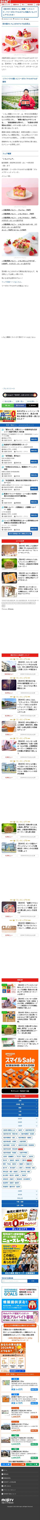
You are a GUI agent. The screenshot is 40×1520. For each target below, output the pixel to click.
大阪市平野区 (23, 1152)
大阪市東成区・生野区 (9, 1141)
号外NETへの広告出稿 (9, 1482)
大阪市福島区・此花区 (27, 1134)
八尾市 (20, 1168)
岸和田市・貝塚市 (8, 1179)
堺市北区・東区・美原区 (10, 1171)
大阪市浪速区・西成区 (9, 1152)
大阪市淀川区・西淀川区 (10, 1134)
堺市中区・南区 (25, 1171)
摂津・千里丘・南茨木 (9, 1164)
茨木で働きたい (12, 425)
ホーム (5, 1470)
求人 (23, 4)
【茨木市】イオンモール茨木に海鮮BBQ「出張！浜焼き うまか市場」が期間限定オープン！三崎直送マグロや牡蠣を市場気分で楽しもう (27, 1003)
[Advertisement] (20, 632)
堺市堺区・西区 (30, 1168)
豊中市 (26, 1160)
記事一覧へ (20, 401)
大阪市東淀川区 (29, 1130)
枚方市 (5, 1168)
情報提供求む (7, 1478)
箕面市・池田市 (14, 1160)
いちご (4, 603)
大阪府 (27, 19)
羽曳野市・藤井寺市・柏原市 (11, 1186)
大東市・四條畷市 (8, 1156)
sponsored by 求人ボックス (26, 425)
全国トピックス (6, 4)
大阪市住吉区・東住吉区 (12, 1149)
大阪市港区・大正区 (9, 1145)
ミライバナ (10, 603)
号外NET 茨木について (9, 1494)
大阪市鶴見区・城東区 (24, 1137)
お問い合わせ (7, 1486)
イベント (5, 609)
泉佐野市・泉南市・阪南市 (11, 1183)
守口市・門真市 (21, 1156)
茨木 (3, 606)
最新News (16, 4)
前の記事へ (9, 401)
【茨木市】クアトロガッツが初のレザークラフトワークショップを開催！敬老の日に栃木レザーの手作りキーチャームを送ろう (27, 989)
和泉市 (24, 1175)
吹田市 (31, 1156)
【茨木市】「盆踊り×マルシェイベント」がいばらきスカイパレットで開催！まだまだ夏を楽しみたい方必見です (27, 907)
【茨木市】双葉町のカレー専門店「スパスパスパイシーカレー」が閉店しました (27, 925)
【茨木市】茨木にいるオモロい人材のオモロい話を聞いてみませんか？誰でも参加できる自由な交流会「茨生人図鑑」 (27, 1017)
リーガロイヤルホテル (21, 603)
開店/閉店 (30, 4)
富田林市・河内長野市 (23, 1179)
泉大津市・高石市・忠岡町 (11, 1175)
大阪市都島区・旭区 (9, 1137)
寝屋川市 (29, 1164)
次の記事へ (31, 401)
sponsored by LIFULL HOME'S (25, 1374)
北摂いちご (32, 603)
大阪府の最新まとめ (9, 1130)
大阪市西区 (22, 1141)
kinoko (11, 609)
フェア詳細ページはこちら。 (12, 282)
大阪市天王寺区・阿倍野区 (26, 1145)
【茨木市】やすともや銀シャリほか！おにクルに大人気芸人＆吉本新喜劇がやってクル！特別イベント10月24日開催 (27, 769)
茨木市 (5, 1160)
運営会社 (5, 1474)
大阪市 (20, 1130)
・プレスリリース (8, 388)
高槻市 (21, 1164)
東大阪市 (12, 1168)
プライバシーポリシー (9, 1490)
